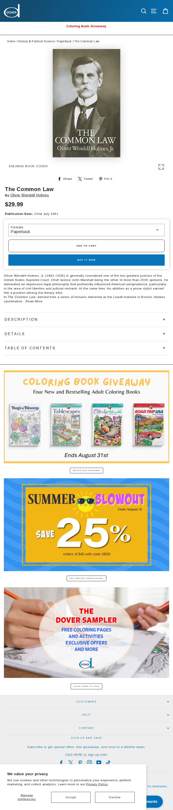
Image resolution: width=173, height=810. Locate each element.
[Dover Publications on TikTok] (108, 762)
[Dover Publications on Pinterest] (80, 762)
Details (15, 334)
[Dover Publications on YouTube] (98, 762)
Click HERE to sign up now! (86, 754)
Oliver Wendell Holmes (29, 195)
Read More (34, 301)
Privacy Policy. (97, 784)
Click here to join (87, 686)
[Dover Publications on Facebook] (61, 762)
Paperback (64, 41)
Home (11, 41)
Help (86, 714)
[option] (86, 26)
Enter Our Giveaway (86, 471)
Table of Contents (30, 348)
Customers (86, 701)
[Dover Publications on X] (70, 762)
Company (86, 728)
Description (21, 319)
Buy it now (86, 260)
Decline (115, 797)
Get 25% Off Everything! (86, 578)
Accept (71, 797)
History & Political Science (36, 41)
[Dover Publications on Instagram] (89, 762)
